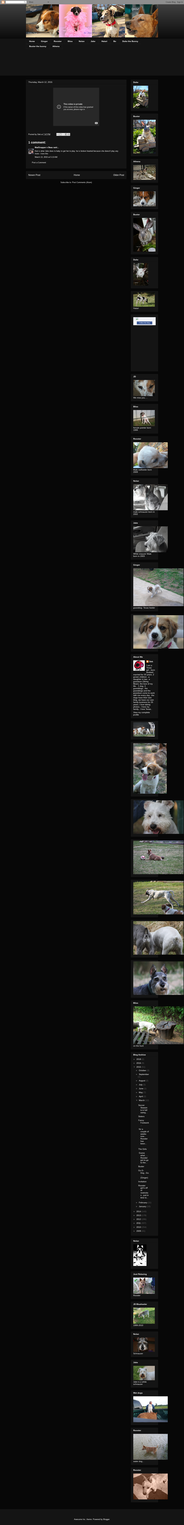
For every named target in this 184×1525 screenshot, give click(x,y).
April (141, 1096)
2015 (139, 1067)
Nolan (82, 41)
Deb (151, 661)
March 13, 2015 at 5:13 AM (46, 157)
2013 (139, 1215)
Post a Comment (39, 162)
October (143, 1070)
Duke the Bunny (130, 41)
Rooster (58, 41)
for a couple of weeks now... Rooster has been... (143, 1136)
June (141, 1088)
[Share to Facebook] (66, 134)
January (143, 1206)
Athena (56, 46)
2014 (139, 1211)
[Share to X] (63, 134)
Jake (93, 41)
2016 (139, 1063)
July (141, 1084)
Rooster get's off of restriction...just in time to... (143, 1191)
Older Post (118, 175)
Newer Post (34, 175)
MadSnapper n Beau (44, 147)
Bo (114, 41)
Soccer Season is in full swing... (142, 1109)
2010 (139, 1227)
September (144, 1074)
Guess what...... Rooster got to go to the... (143, 1158)
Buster (141, 1166)
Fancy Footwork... (143, 1122)
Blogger (106, 1519)
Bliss (70, 41)
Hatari (104, 41)
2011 (138, 1223)
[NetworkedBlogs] (144, 318)
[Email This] (57, 134)
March (142, 1100)
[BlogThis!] (60, 134)
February (143, 1202)
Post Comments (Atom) (82, 182)
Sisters (141, 1116)
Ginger (44, 41)
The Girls (142, 1149)
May (141, 1092)
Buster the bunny (37, 46)
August (142, 1080)
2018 (139, 1059)
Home (32, 41)
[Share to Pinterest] (68, 134)
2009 (139, 1231)
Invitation (142, 1181)
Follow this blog (144, 323)
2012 (139, 1219)
